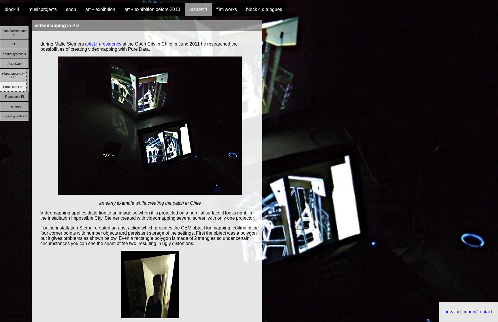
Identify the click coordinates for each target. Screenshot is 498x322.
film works (226, 9)
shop (71, 9)
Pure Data (14, 63)
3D (14, 44)
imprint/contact (477, 311)
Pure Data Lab (13, 86)
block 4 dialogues (264, 9)
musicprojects (43, 9)
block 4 (12, 9)
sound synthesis (14, 54)
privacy (451, 311)
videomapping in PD (13, 75)
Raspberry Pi (14, 96)
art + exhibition (100, 9)
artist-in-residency (103, 44)
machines (14, 106)
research (198, 9)
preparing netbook (14, 116)
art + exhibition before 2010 (152, 9)
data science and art (15, 32)
